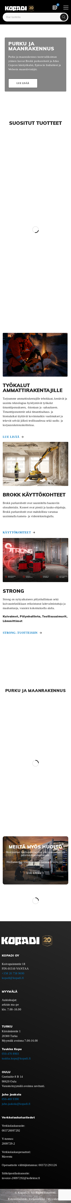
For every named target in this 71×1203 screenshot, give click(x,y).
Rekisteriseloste (17, 1199)
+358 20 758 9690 (13, 973)
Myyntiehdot (55, 1199)
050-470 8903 (10, 1053)
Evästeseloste (37, 1199)
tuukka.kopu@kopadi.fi (16, 1058)
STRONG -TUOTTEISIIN (20, 632)
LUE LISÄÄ (11, 436)
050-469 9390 (10, 1099)
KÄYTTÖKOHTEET (17, 532)
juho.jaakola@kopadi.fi (16, 1103)
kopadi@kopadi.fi (13, 977)
